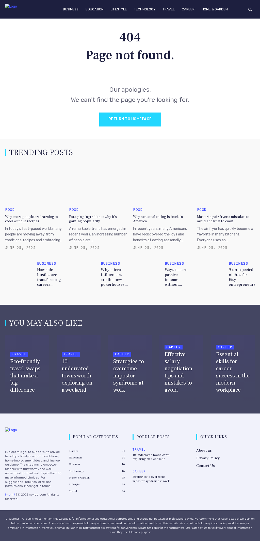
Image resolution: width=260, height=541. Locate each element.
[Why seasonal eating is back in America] (162, 183)
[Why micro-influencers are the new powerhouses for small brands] (83, 271)
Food (10, 210)
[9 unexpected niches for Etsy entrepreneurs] (211, 271)
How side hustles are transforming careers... (49, 277)
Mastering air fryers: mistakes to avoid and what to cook (223, 219)
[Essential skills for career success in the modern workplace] (233, 368)
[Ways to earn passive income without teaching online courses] (147, 271)
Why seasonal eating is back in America (158, 219)
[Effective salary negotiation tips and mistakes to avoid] (181, 368)
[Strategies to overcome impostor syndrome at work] (130, 368)
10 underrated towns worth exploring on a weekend (151, 457)
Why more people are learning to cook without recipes (31, 219)
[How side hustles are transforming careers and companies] (19, 271)
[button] (250, 9)
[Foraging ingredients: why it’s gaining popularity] (98, 183)
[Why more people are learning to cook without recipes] (34, 183)
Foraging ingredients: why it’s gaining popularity (93, 219)
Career (122, 354)
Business (46, 263)
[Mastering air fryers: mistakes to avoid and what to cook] (226, 183)
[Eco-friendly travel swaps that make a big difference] (27, 368)
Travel (19, 354)
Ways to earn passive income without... (176, 277)
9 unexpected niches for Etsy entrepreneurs (242, 277)
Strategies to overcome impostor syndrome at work (151, 479)
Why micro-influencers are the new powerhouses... (114, 277)
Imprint (10, 494)
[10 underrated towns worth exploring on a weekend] (79, 368)
